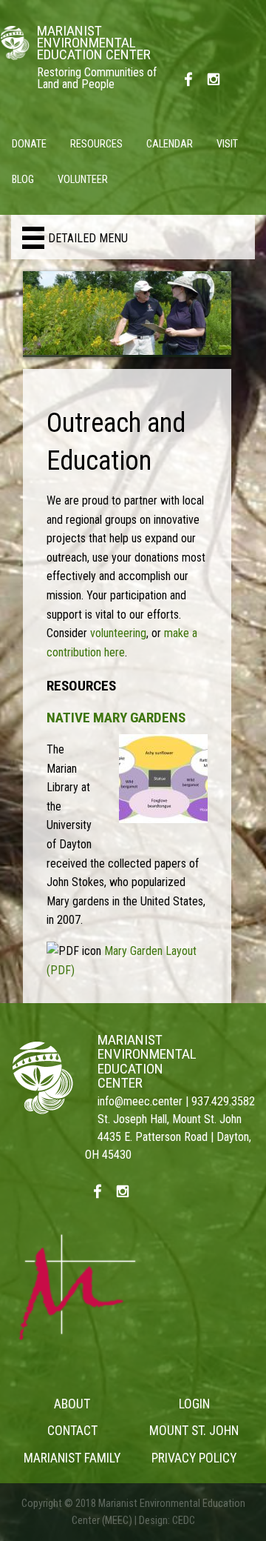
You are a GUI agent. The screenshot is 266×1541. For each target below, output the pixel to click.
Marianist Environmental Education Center (147, 1061)
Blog (23, 179)
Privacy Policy (193, 1458)
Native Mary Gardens (116, 717)
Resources (96, 144)
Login (194, 1404)
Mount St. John (194, 1430)
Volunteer (83, 179)
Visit (227, 144)
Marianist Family (72, 1458)
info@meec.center (140, 1101)
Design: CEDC (167, 1520)
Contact (72, 1430)
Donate (29, 144)
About (72, 1404)
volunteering (118, 633)
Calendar (169, 144)
